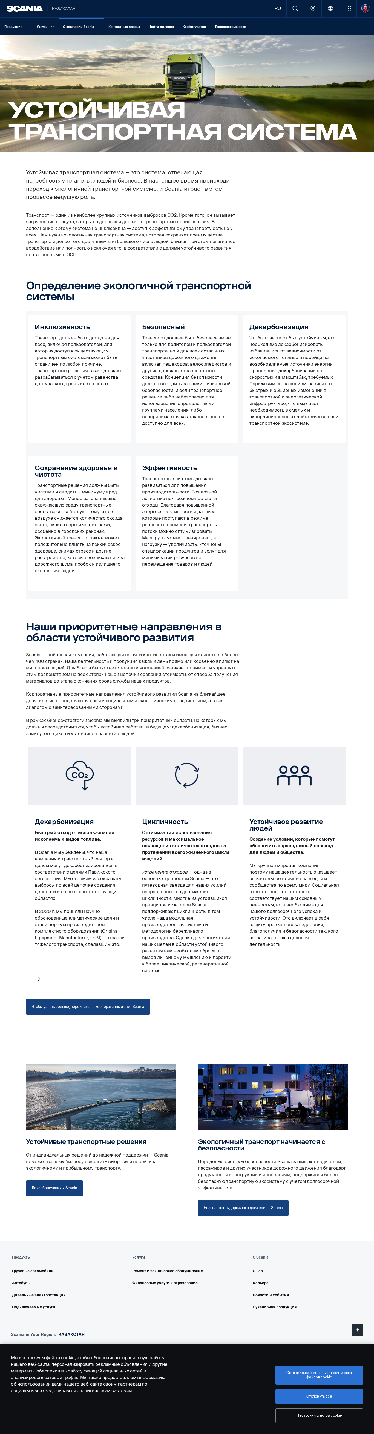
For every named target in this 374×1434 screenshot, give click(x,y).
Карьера (261, 1283)
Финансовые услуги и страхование (165, 1283)
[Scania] (25, 9)
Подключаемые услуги (33, 1307)
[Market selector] (330, 8)
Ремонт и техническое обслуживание (167, 1271)
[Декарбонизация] (79, 866)
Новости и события (271, 1295)
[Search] (295, 8)
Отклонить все (319, 1396)
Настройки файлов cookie (319, 1415)
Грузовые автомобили (33, 1271)
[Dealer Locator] (312, 8)
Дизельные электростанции (39, 1295)
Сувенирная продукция (275, 1307)
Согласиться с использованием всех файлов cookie (319, 1375)
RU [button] (278, 8)
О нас (258, 1271)
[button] (347, 8)
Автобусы (21, 1283)
